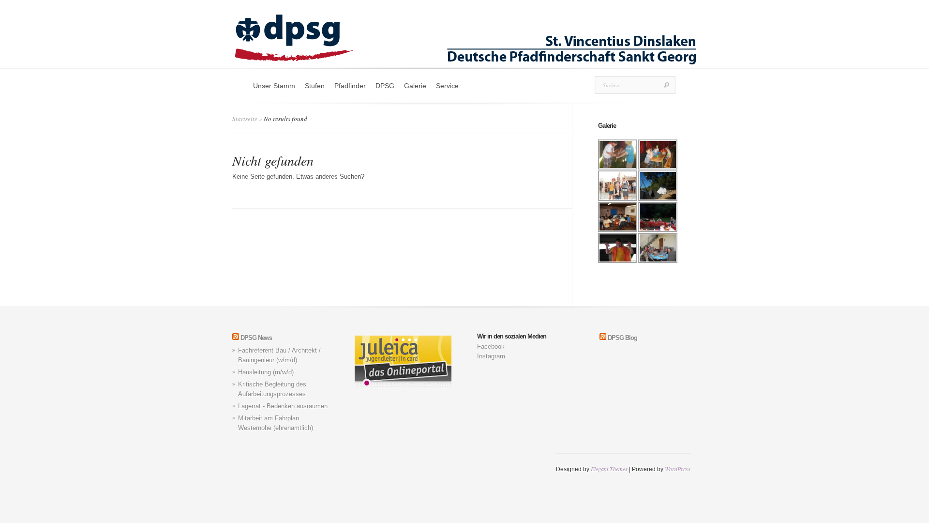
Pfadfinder (350, 86)
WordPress (677, 469)
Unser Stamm (274, 86)
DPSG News (256, 337)
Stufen (315, 86)
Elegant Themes (609, 469)
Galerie (415, 86)
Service (447, 86)
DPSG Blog (622, 337)
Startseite (244, 118)
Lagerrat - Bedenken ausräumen (283, 406)
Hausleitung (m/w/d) (266, 372)
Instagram (491, 356)
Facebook (491, 346)
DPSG (384, 86)
